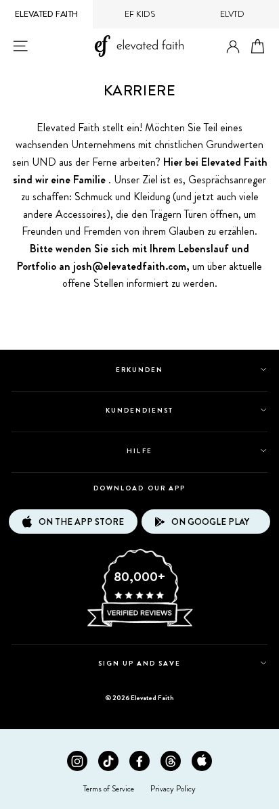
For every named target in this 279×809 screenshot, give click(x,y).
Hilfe (139, 451)
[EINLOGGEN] (233, 47)
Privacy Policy (173, 789)
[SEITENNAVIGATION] (20, 46)
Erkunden (139, 370)
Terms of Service (108, 789)
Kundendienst (139, 410)
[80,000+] (139, 626)
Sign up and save (139, 663)
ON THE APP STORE (81, 521)
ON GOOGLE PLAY (210, 521)
